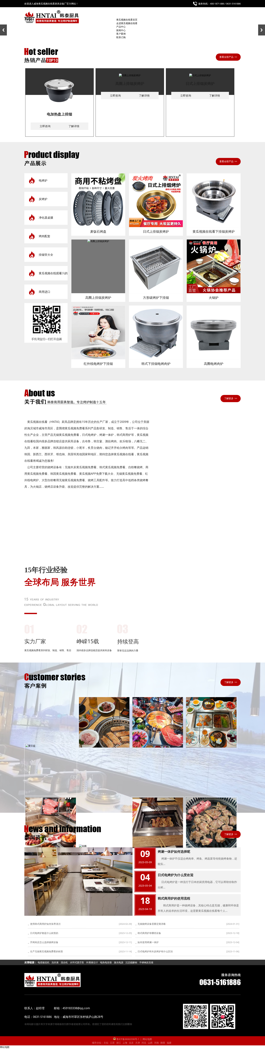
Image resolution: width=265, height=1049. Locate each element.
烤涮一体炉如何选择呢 (174, 851)
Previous (3, 29)
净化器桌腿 (46, 218)
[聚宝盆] (50, 769)
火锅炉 (213, 297)
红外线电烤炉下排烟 (98, 363)
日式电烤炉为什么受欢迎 (175, 875)
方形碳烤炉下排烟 (156, 297)
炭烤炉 (43, 199)
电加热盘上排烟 (59, 114)
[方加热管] (157, 823)
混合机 (64, 962)
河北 (144, 1042)
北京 (131, 1042)
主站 (106, 1042)
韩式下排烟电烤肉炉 (156, 363)
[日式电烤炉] (157, 722)
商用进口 (44, 292)
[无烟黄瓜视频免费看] (211, 823)
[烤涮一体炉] (50, 823)
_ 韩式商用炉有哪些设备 (148, 933)
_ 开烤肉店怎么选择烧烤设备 (43, 942)
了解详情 (74, 126)
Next (261, 29)
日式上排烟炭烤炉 (200, 83)
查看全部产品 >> (228, 57)
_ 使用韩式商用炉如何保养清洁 (44, 923)
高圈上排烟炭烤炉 (129, 83)
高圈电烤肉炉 (213, 363)
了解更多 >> (230, 398)
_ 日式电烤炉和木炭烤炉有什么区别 (154, 951)
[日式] (104, 722)
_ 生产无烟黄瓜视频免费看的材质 (45, 951)
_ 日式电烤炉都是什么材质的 (43, 933)
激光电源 (118, 962)
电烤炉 (43, 180)
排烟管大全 (46, 255)
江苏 (112, 1042)
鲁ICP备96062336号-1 (127, 1039)
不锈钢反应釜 (146, 962)
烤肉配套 (44, 236)
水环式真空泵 (77, 962)
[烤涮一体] (211, 722)
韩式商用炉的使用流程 (174, 898)
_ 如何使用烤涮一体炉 (147, 942)
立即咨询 (45, 126)
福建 (169, 1042)
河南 (156, 1042)
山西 (150, 1042)
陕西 (162, 1042)
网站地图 (147, 1039)
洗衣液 (55, 962)
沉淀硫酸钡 (131, 962)
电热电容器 (106, 962)
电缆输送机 (43, 962)
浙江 (118, 1042)
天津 (137, 1042)
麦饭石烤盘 (98, 231)
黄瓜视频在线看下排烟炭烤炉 (214, 231)
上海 (125, 1042)
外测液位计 (92, 962)
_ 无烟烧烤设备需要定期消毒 (150, 923)
